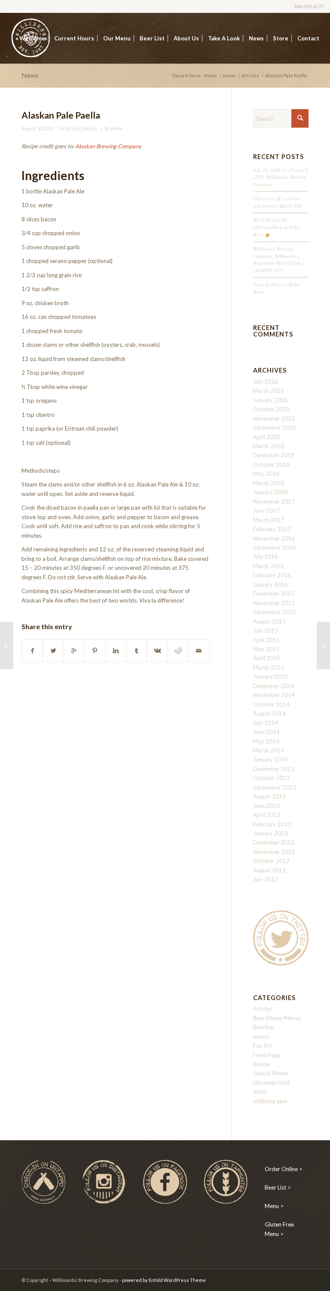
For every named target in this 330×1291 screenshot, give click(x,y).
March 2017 (268, 520)
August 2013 (269, 796)
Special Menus (271, 1073)
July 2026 (265, 381)
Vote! (260, 1091)
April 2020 (266, 437)
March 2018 (268, 483)
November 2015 (274, 603)
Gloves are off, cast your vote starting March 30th (277, 202)
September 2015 (274, 612)
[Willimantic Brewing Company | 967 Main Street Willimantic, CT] (6, 645)
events (261, 1036)
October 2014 (271, 704)
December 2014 (273, 685)
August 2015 (269, 621)
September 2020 (274, 427)
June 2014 (266, 731)
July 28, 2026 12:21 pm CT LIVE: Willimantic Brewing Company (280, 177)
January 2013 (270, 833)
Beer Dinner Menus (277, 1018)
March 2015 (268, 667)
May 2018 (266, 473)
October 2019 (271, 464)
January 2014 (270, 759)
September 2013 (274, 787)
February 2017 (272, 529)
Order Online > (283, 1169)
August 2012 (269, 870)
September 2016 (274, 547)
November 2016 (274, 538)
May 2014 (266, 741)
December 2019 (273, 455)
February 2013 (272, 824)
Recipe (90, 128)
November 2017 (274, 501)
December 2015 (273, 593)
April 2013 (266, 814)
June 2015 (266, 639)
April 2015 (266, 658)
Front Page (267, 1055)
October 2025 (271, 409)
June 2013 (266, 805)
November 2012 (274, 851)
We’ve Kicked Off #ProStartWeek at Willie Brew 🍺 (276, 227)
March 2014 (268, 750)
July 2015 (265, 630)
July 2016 (265, 556)
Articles (250, 75)
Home (210, 75)
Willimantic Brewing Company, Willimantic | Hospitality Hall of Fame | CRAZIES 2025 (278, 259)
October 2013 (271, 777)
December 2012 (273, 842)
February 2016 (272, 575)
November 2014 (274, 694)
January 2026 (270, 400)
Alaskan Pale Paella (60, 115)
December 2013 (273, 768)
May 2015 (266, 649)
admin (116, 128)
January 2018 (270, 492)
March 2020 (268, 446)
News (30, 75)
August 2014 (269, 713)
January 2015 (270, 676)
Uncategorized (271, 1082)
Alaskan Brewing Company (108, 146)
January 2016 (270, 584)
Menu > (274, 1205)
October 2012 (271, 860)
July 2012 (265, 879)
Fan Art (262, 1045)
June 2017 (266, 510)
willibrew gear (270, 1101)
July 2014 (265, 722)
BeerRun (263, 1027)
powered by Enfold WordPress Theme (164, 1280)
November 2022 (274, 418)
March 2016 (268, 566)
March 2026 (268, 390)
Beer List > (278, 1187)
